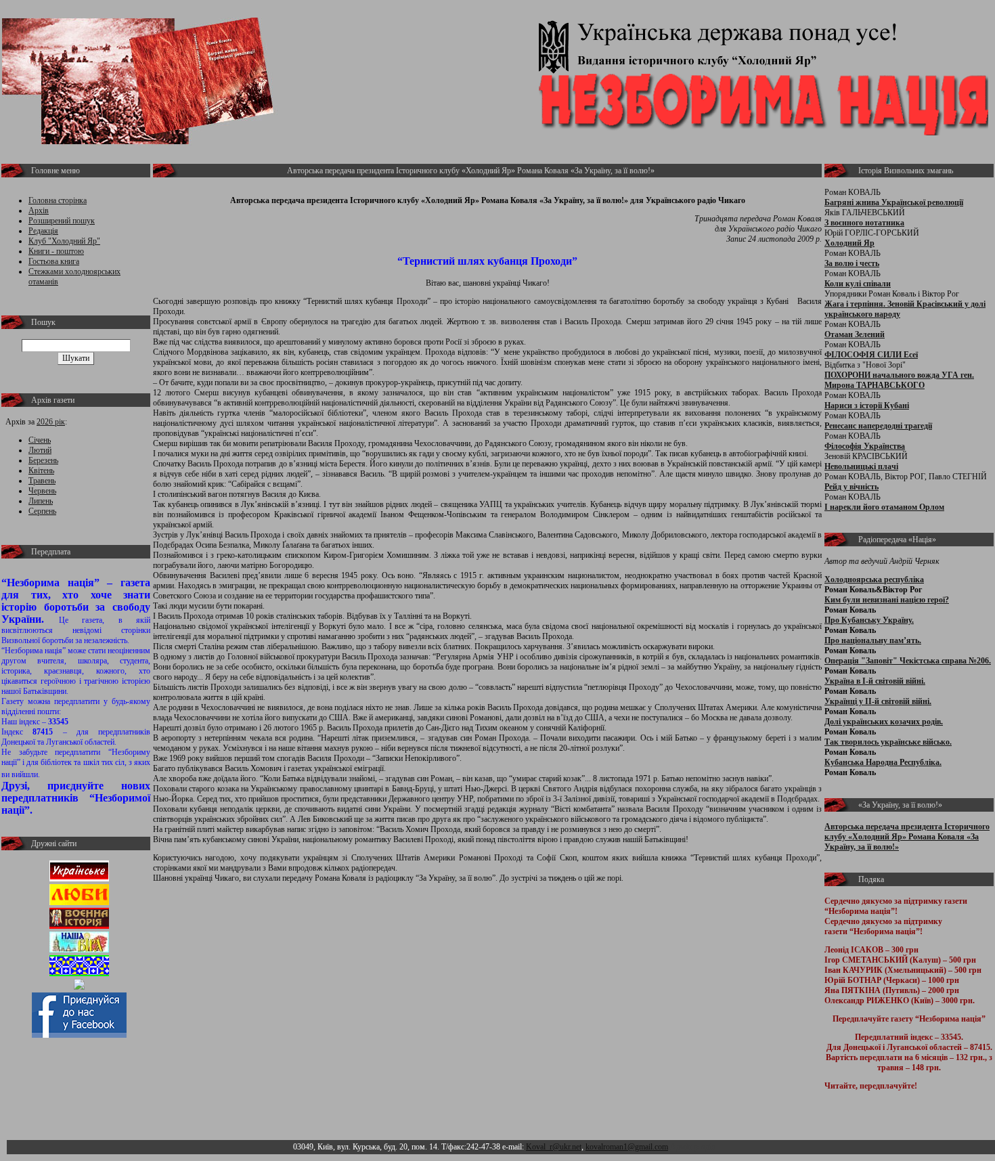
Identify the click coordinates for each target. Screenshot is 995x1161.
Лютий (39, 450)
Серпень (42, 511)
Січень (39, 440)
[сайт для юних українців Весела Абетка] (79, 902)
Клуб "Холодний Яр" (64, 241)
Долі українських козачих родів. (883, 721)
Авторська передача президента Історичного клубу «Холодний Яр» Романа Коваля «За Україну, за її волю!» (907, 837)
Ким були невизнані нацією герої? (886, 600)
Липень (40, 501)
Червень (42, 491)
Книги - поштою (56, 251)
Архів (38, 210)
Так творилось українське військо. (888, 742)
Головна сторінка (57, 200)
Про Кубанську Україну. (869, 620)
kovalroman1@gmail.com (626, 1147)
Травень (42, 480)
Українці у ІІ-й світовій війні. (877, 701)
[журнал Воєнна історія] (79, 926)
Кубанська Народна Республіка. (883, 762)
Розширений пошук (61, 220)
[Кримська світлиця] (79, 973)
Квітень (41, 470)
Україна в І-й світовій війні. (874, 681)
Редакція (43, 231)
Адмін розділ (692, 1147)
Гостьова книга (53, 261)
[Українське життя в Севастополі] (79, 878)
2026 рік (51, 421)
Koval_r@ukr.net (553, 1147)
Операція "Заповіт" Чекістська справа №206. (907, 660)
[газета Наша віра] (79, 950)
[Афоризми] (79, 987)
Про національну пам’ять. (872, 640)
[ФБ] (79, 1035)
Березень (43, 460)
